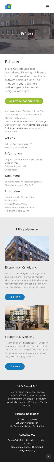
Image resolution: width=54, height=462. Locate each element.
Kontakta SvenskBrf (21, 446)
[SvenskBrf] (8, 6)
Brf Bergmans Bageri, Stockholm (27, 426)
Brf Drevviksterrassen (27, 422)
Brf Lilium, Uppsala (27, 419)
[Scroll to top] (48, 456)
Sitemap (37, 446)
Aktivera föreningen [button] (24, 101)
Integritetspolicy (27, 450)
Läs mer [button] (14, 297)
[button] (47, 6)
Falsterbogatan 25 (22, 144)
